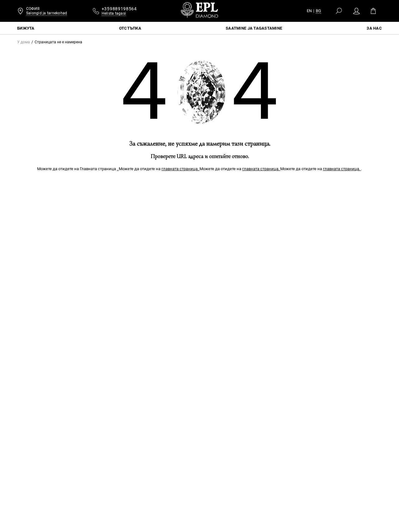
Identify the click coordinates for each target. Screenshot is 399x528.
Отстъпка (130, 28)
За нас (374, 28)
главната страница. (180, 168)
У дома (23, 42)
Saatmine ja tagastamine (254, 28)
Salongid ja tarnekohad (46, 13)
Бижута (26, 28)
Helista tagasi (114, 13)
